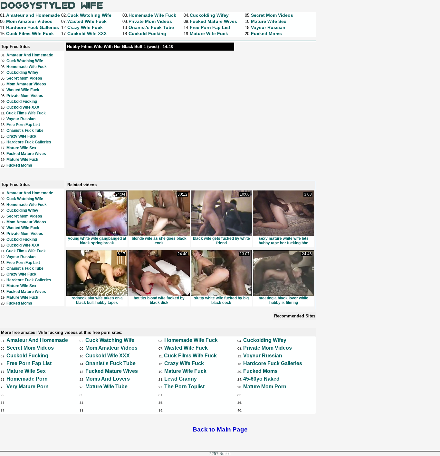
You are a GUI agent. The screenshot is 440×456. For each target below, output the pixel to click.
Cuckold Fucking (21, 101)
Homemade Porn (27, 379)
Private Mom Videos (24, 95)
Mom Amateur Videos (26, 84)
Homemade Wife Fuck (26, 66)
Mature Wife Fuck (22, 159)
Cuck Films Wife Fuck (26, 113)
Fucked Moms (19, 165)
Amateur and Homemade (29, 55)
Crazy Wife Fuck (21, 136)
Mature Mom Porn (264, 386)
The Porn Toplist (184, 386)
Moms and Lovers (107, 379)
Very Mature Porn (27, 386)
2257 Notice (220, 453)
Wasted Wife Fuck (22, 90)
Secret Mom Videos (24, 78)
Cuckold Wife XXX (22, 107)
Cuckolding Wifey (22, 72)
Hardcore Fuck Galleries (28, 142)
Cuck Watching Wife (24, 61)
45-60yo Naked (261, 379)
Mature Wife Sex (21, 148)
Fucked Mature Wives (26, 153)
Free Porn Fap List (23, 124)
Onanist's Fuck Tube (24, 130)
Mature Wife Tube (106, 386)
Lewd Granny (180, 379)
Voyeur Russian (20, 119)
